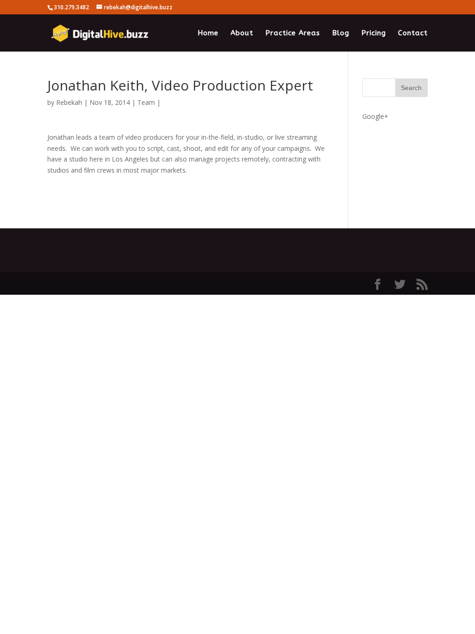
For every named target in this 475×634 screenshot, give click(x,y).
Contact (413, 33)
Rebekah (69, 102)
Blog (340, 33)
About (242, 33)
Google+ (375, 116)
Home (208, 33)
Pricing (373, 33)
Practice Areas (292, 33)
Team (146, 102)
